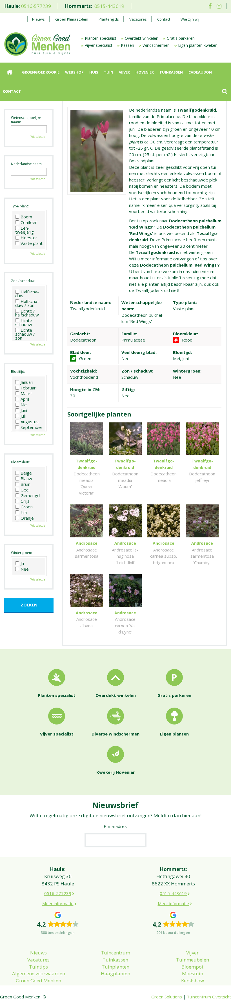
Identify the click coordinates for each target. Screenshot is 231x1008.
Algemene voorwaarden (38, 973)
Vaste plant (32, 243)
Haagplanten (115, 973)
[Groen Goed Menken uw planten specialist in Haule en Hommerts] (37, 43)
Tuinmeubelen (192, 960)
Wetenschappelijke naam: (26, 119)
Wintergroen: (21, 552)
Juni (24, 410)
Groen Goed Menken (38, 980)
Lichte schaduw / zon (25, 334)
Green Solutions (166, 997)
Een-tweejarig (24, 230)
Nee (25, 569)
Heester (29, 238)
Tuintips (38, 967)
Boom (26, 217)
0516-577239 (36, 6)
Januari (27, 382)
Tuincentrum (115, 953)
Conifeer (29, 222)
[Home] (9, 72)
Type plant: (20, 206)
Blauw (26, 478)
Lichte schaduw (23, 322)
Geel (25, 490)
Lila (24, 512)
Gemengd (30, 495)
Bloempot (192, 967)
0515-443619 (109, 6)
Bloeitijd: (18, 371)
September (32, 427)
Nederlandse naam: (27, 163)
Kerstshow (192, 980)
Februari (29, 388)
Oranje (27, 518)
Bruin (25, 484)
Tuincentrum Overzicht (209, 997)
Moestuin (192, 973)
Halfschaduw (27, 294)
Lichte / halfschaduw (27, 313)
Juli (23, 416)
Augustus (30, 422)
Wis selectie (37, 137)
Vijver (192, 953)
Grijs (25, 501)
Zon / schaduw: (23, 280)
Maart (26, 393)
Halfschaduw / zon (27, 303)
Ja (22, 563)
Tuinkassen (115, 960)
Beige (26, 473)
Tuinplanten (115, 967)
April (25, 399)
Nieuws (38, 953)
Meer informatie (58, 903)
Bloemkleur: (20, 462)
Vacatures (38, 960)
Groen (27, 507)
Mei (24, 405)
